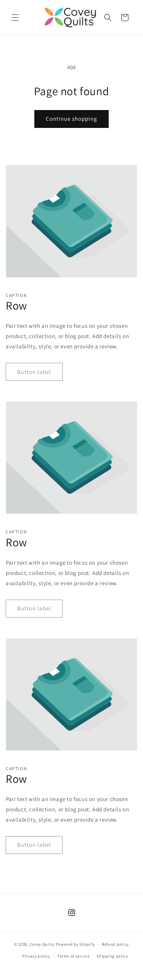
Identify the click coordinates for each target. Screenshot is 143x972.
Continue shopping (71, 118)
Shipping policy (112, 956)
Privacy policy (36, 956)
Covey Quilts (42, 944)
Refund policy (115, 944)
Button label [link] (34, 371)
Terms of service (73, 956)
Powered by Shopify (75, 944)
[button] (15, 17)
